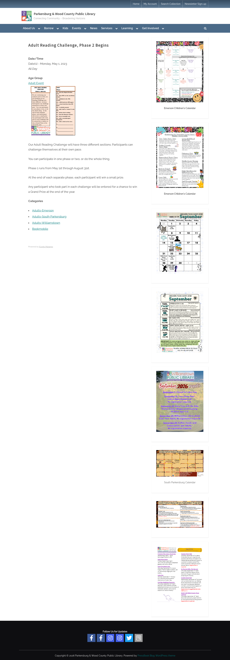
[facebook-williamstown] (101, 638)
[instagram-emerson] (110, 638)
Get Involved (150, 28)
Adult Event (36, 83)
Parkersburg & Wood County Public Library (64, 14)
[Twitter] (129, 638)
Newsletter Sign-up (195, 4)
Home (136, 4)
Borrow (49, 28)
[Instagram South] (120, 638)
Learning (127, 28)
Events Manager (46, 247)
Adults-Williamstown (46, 222)
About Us (29, 28)
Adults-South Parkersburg (49, 216)
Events (76, 28)
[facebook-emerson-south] (91, 638)
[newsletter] (139, 638)
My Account (150, 4)
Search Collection (170, 4)
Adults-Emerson (43, 210)
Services (106, 28)
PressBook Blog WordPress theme (156, 655)
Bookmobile (40, 229)
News (93, 28)
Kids (65, 28)
